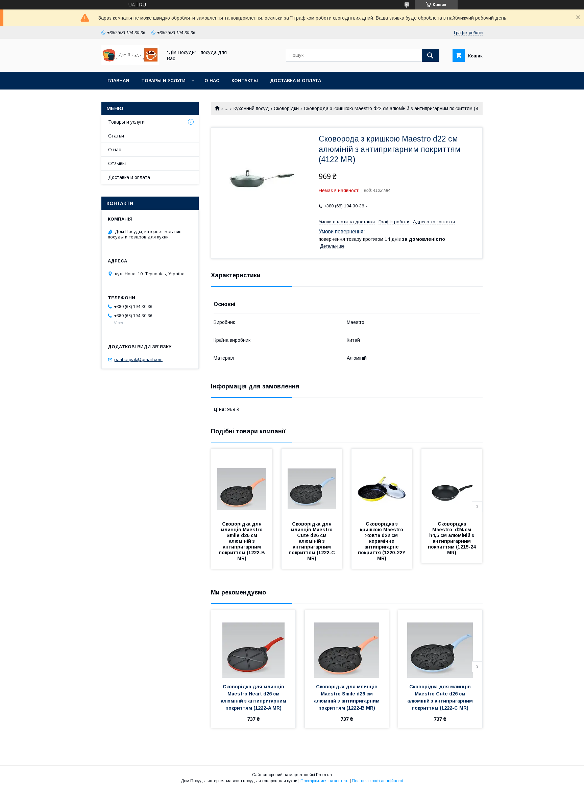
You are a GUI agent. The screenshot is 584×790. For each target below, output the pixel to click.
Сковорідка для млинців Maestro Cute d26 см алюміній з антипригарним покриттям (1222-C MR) (312, 541)
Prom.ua (324, 774)
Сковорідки (286, 108)
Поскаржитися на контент (324, 781)
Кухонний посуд (251, 108)
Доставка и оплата (295, 80)
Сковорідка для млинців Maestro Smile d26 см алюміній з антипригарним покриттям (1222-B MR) (242, 541)
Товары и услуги (163, 80)
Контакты (245, 80)
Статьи (116, 135)
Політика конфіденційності (377, 781)
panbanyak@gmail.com (138, 359)
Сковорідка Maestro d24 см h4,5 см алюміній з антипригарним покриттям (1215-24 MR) (452, 538)
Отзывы (117, 163)
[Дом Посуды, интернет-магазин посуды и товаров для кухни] (130, 63)
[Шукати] (430, 55)
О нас (211, 80)
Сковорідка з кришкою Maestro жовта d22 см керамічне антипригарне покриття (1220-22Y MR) (382, 541)
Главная (118, 80)
